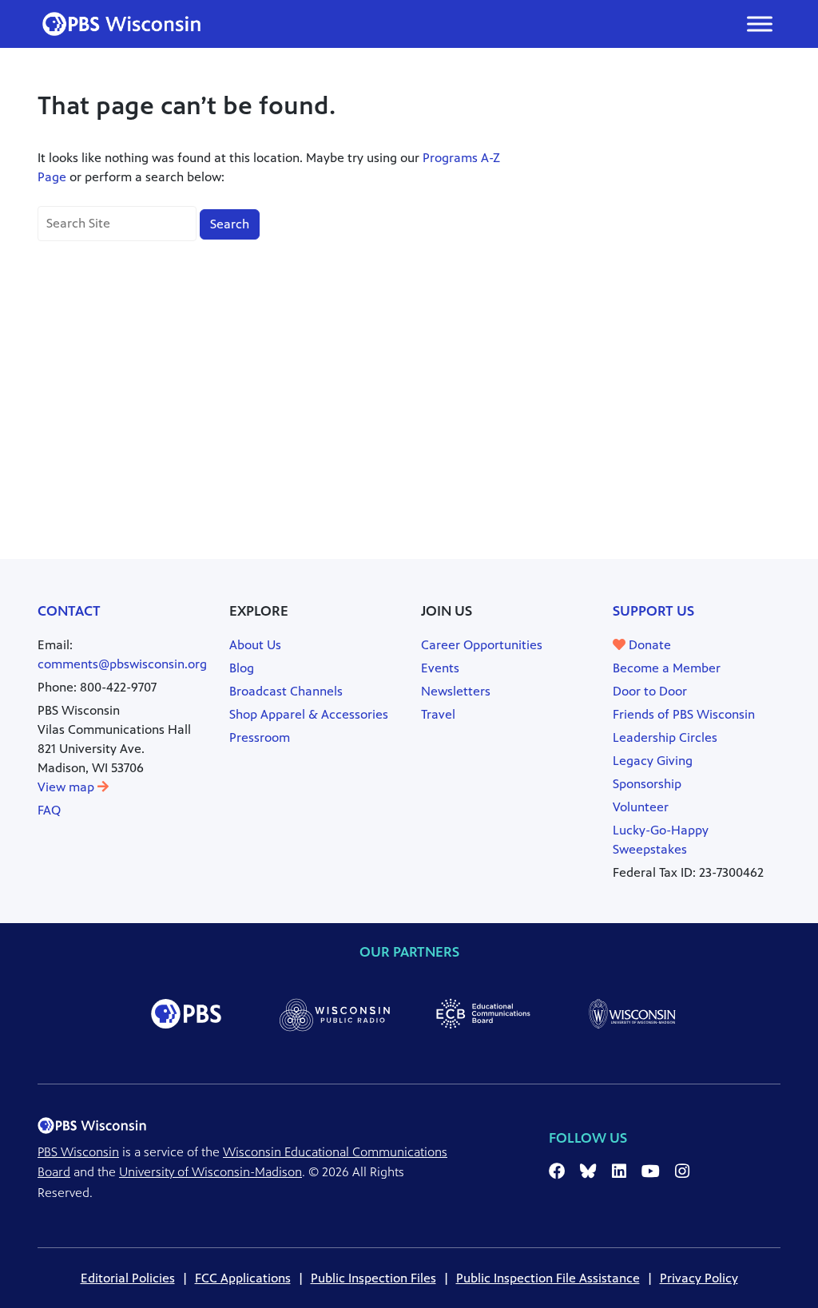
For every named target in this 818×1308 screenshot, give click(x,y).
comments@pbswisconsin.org (122, 664)
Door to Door (650, 691)
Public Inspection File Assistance (548, 1278)
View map (67, 787)
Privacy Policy (699, 1278)
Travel (438, 714)
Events (440, 668)
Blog (241, 668)
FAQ (49, 810)
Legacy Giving (653, 760)
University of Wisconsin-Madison (210, 1171)
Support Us (653, 611)
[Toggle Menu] (759, 23)
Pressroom (259, 737)
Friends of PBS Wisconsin (684, 714)
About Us (255, 644)
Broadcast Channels (286, 691)
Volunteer (641, 807)
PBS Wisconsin (78, 1151)
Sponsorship (647, 783)
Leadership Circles (665, 737)
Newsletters (455, 691)
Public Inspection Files (373, 1278)
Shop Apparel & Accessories (308, 714)
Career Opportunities (481, 644)
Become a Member (667, 668)
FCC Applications (243, 1278)
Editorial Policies (128, 1278)
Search (229, 224)
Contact (69, 611)
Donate (648, 644)
